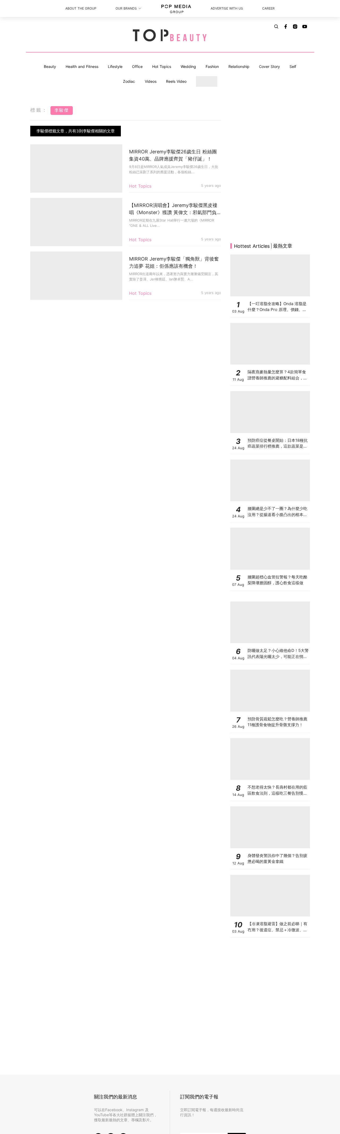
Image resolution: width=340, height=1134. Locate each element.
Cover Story (269, 66)
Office (137, 66)
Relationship (238, 66)
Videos (150, 81)
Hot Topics (161, 66)
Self (293, 66)
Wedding (188, 66)
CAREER (268, 8)
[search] (276, 26)
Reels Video (176, 81)
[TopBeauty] (170, 35)
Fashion (212, 66)
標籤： (39, 110)
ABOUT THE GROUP (80, 8)
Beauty (50, 66)
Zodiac (129, 81)
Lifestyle (115, 66)
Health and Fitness (82, 66)
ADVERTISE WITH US (227, 8)
